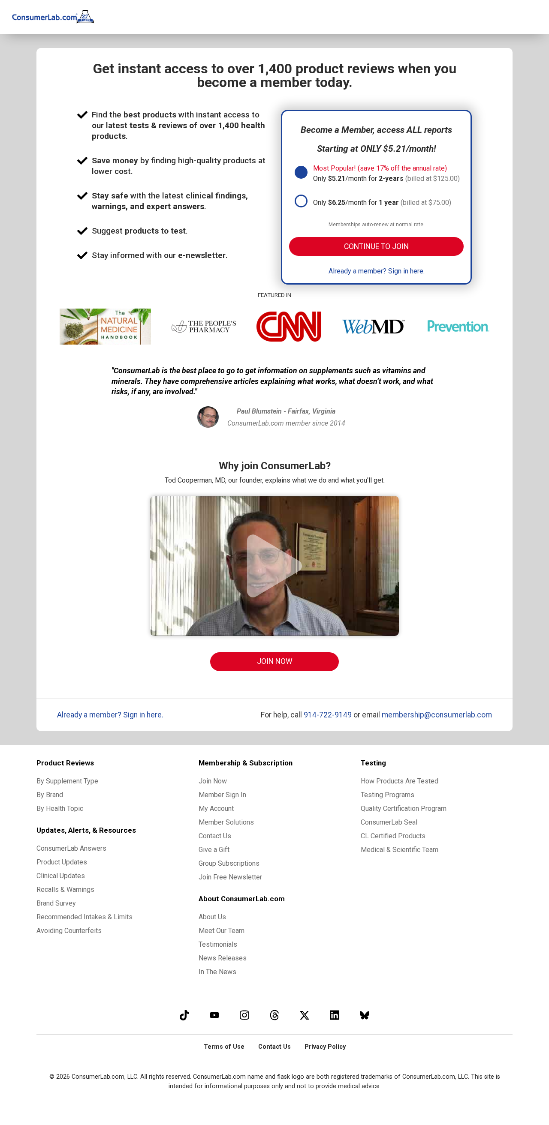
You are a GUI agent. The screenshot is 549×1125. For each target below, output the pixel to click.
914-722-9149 (328, 715)
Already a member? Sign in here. (377, 271)
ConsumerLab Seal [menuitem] (389, 822)
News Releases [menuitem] (223, 958)
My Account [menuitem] (216, 808)
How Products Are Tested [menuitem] (399, 781)
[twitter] (304, 1015)
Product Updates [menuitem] (61, 862)
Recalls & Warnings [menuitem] (65, 889)
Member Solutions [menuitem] (226, 822)
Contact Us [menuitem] (215, 836)
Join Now (275, 661)
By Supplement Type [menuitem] (67, 781)
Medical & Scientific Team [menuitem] (399, 850)
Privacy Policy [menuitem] (325, 1046)
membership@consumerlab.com (437, 715)
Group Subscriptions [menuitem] (229, 863)
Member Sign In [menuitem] (222, 795)
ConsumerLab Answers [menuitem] (71, 848)
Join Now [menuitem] (213, 781)
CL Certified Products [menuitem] (393, 836)
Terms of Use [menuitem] (224, 1046)
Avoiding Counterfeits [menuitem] (69, 931)
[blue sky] (364, 1015)
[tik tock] (184, 1015)
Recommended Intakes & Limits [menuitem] (84, 917)
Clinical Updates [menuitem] (60, 876)
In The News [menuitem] (217, 972)
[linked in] (334, 1015)
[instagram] (244, 1015)
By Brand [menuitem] (49, 795)
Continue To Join (376, 246)
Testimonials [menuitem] (218, 944)
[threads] (274, 1015)
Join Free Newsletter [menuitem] (230, 877)
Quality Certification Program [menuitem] (403, 808)
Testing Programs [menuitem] (387, 795)
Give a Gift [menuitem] (214, 850)
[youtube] (214, 1015)
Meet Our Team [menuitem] (221, 931)
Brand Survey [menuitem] (56, 903)
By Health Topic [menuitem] (59, 808)
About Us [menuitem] (212, 917)
